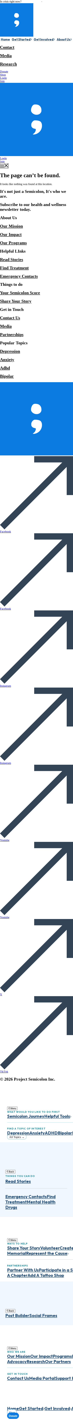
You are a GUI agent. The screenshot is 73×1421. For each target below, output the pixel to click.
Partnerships (11, 334)
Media (6, 55)
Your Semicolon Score (20, 292)
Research (8, 64)
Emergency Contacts (19, 276)
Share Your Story (15, 301)
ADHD (51, 1133)
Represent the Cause (46, 1253)
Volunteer (50, 1248)
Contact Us (10, 318)
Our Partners (58, 1361)
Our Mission (11, 226)
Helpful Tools (57, 1116)
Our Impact (11, 234)
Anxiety (7, 359)
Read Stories (11, 259)
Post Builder (17, 1315)
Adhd (5, 368)
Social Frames (43, 1315)
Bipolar (7, 376)
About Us (64, 39)
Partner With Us (23, 1270)
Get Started (21, 39)
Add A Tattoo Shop (45, 1275)
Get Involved (44, 39)
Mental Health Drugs (30, 1204)
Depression (10, 351)
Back (11, 1171)
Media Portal (42, 1378)
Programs (62, 1356)
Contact (7, 47)
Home (5, 39)
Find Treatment (14, 268)
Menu (13, 1108)
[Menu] (4, 165)
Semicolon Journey (25, 1116)
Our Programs (13, 243)
